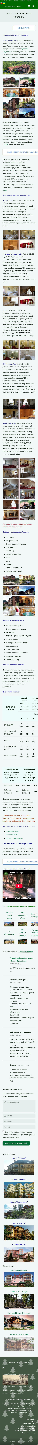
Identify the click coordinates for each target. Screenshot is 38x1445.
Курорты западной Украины (12, 6)
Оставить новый (26, 951)
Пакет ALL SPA (11, 835)
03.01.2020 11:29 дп (15, 964)
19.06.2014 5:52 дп (15, 983)
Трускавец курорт (22, 1403)
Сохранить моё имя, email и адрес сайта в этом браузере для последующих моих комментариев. (19, 1135)
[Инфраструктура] (11, 82)
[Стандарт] (11, 234)
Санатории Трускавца (21, 1406)
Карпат (5, 145)
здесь (11, 170)
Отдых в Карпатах (21, 1408)
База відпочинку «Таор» (22, 915)
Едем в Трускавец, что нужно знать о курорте (18, 1386)
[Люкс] (11, 344)
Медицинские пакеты (14, 838)
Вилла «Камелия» (19, 1270)
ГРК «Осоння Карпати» (22, 933)
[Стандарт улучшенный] (11, 291)
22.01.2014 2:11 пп (23, 1065)
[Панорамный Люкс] (11, 404)
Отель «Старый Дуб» (19, 1291)
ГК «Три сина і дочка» (9, 915)
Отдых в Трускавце (9, 1403)
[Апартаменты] (27, 82)
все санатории (24, 28)
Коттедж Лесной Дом (19, 1334)
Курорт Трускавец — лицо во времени (16, 1374)
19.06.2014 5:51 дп (15, 1035)
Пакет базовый (12, 831)
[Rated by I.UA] (7, 1368)
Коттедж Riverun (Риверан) (19, 1313)
